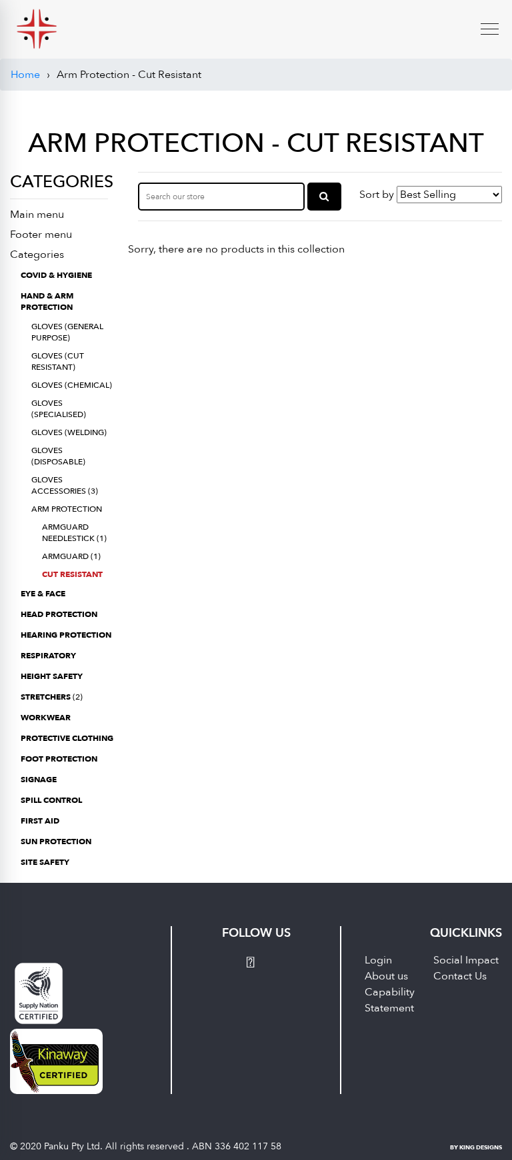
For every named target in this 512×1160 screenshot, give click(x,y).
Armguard (71, 556)
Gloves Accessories (64, 485)
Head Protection (59, 614)
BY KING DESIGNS (476, 1147)
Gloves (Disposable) (58, 456)
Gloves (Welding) (69, 432)
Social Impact (466, 960)
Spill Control (51, 800)
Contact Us (460, 976)
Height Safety (52, 676)
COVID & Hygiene (56, 275)
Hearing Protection (66, 635)
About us (386, 976)
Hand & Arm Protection (47, 301)
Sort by (376, 194)
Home (25, 74)
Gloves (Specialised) (58, 409)
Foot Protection (59, 759)
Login (378, 960)
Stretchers (52, 697)
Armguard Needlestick (74, 533)
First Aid (40, 821)
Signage (39, 779)
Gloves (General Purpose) (67, 332)
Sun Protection (56, 841)
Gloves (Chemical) (71, 385)
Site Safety (45, 862)
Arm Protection (66, 509)
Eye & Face (43, 593)
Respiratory (48, 655)
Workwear (46, 717)
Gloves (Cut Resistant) (57, 361)
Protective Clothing (67, 738)
